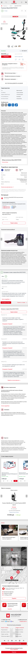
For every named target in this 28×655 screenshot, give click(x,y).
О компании (18, 634)
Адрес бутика (19, 636)
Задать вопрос (14, 312)
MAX (14, 208)
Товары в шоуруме (20, 627)
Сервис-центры (4, 634)
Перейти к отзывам (21, 302)
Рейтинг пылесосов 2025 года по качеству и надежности (9, 533)
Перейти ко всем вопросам (13, 380)
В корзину (6, 56)
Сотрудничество (19, 629)
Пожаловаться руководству (14, 643)
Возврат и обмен (19, 631)
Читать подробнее (5, 299)
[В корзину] (15, 481)
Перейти (14, 598)
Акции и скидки (4, 627)
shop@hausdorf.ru (23, 621)
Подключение (4, 629)
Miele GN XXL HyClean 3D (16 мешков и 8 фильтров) (9, 474)
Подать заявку (14, 223)
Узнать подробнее (14, 649)
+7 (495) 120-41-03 (6, 206)
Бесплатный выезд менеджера (14, 625)
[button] (1, 28)
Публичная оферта (5, 636)
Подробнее (10, 608)
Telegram (14, 206)
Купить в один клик (19, 56)
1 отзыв (5, 10)
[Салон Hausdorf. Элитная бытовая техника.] (1, 5)
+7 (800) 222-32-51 (6, 208)
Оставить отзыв (6, 302)
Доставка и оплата (5, 631)
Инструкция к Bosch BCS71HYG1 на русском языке (13, 198)
